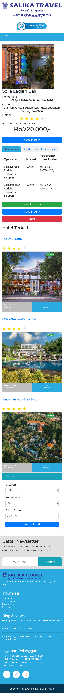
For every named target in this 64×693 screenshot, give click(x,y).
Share (32, 218)
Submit (50, 562)
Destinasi (10, 484)
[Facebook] (6, 674)
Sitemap (6, 607)
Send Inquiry (32, 139)
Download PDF (32, 204)
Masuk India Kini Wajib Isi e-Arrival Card (20, 628)
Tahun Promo (13, 510)
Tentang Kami (8, 598)
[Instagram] (25, 674)
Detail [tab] (26, 149)
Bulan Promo (13, 497)
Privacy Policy (8, 604)
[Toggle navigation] (6, 37)
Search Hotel (32, 524)
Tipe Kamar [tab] (11, 149)
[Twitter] (16, 674)
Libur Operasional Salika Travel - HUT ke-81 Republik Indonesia (32, 620)
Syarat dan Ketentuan (12, 601)
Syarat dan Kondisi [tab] (45, 149)
